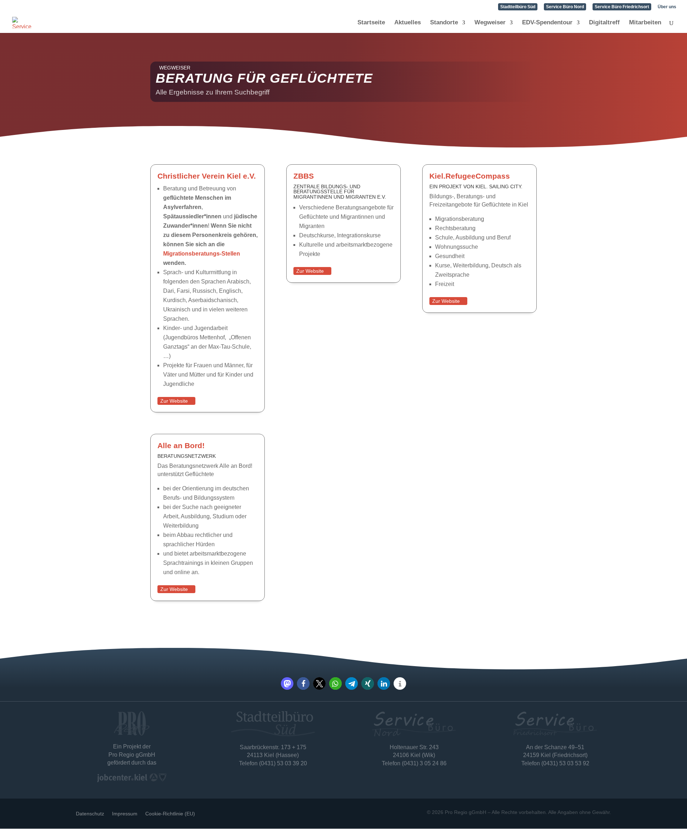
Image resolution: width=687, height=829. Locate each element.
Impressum (124, 813)
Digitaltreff (604, 23)
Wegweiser (490, 23)
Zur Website (174, 401)
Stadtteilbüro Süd (517, 7)
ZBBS (303, 176)
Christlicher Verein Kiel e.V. (206, 176)
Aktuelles (407, 23)
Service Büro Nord (565, 7)
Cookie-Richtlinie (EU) (170, 813)
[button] (287, 683)
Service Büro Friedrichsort (622, 7)
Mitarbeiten (645, 23)
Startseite (371, 23)
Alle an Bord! (181, 445)
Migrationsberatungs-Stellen (201, 254)
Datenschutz (90, 813)
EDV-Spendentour (547, 23)
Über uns (667, 7)
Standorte (444, 23)
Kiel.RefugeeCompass (469, 176)
